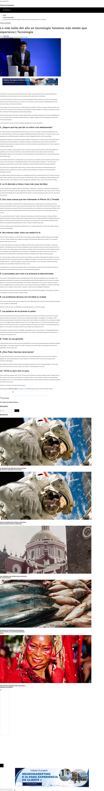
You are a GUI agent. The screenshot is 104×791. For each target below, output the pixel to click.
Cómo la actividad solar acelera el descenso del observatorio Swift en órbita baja (13, 522)
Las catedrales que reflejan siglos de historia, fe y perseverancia (13, 577)
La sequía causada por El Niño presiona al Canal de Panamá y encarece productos (24, 759)
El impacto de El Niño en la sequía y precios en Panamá (17, 755)
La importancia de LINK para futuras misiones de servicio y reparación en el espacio (13, 469)
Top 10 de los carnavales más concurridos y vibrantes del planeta (12, 686)
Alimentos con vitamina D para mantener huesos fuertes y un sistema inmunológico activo (12, 631)
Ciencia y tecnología (5, 23)
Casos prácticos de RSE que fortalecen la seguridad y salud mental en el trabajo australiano (26, 757)
